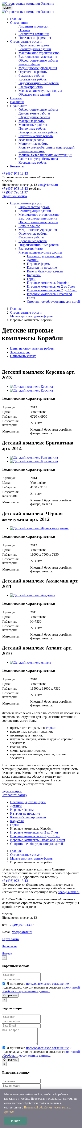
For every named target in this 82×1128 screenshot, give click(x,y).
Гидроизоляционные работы (39, 83)
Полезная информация (35, 37)
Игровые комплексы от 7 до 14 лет (52, 290)
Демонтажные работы (34, 113)
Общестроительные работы (38, 60)
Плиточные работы (32, 128)
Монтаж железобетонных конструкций (47, 147)
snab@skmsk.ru (68, 892)
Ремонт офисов (29, 64)
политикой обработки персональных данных (41, 989)
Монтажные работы (33, 124)
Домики (32, 260)
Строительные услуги (26, 41)
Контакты (17, 166)
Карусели (34, 275)
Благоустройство (31, 87)
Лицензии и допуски (34, 26)
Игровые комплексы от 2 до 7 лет (51, 286)
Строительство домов (34, 45)
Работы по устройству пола (38, 158)
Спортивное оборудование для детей (53, 301)
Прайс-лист (18, 106)
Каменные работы (32, 151)
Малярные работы (32, 121)
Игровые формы (38, 264)
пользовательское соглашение (47, 983)
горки (50, 728)
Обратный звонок (14, 196)
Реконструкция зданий (35, 49)
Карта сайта (10, 939)
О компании (19, 22)
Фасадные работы (31, 75)
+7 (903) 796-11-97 (15, 192)
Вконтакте (9, 946)
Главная (15, 19)
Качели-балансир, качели (45, 271)
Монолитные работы (34, 143)
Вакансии (17, 102)
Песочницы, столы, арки (44, 256)
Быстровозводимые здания (38, 56)
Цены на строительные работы (32, 348)
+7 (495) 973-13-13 (15, 173)
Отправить (10, 995)
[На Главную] (28, 3)
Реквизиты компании (34, 34)
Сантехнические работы (36, 136)
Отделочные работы (33, 72)
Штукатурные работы (34, 117)
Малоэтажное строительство (39, 53)
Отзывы (24, 30)
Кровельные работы (33, 79)
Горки (31, 279)
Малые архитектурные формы (40, 90)
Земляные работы (31, 140)
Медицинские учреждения (38, 68)
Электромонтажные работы (38, 132)
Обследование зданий (34, 94)
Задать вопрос (20, 352)
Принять (15, 1121)
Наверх (7, 953)
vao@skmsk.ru (48, 185)
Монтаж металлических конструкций (45, 155)
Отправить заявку (23, 356)
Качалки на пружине (42, 267)
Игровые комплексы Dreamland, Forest (37, 840)
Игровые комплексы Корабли (48, 282)
